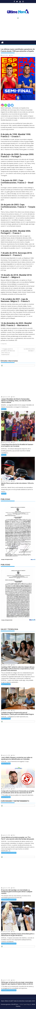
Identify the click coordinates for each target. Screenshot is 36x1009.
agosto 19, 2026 (6, 789)
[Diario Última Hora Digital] (2, 42)
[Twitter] (12, 105)
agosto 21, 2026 (6, 710)
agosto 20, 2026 (6, 755)
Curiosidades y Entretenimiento (9, 852)
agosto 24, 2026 (6, 396)
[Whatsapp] (5, 105)
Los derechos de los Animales (29, 350)
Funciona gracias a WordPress (9, 1004)
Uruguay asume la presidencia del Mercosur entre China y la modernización (8, 351)
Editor (11, 55)
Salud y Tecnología (6, 684)
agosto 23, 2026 (6, 481)
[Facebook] (8, 105)
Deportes (4, 343)
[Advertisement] (18, 30)
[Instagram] (2, 105)
